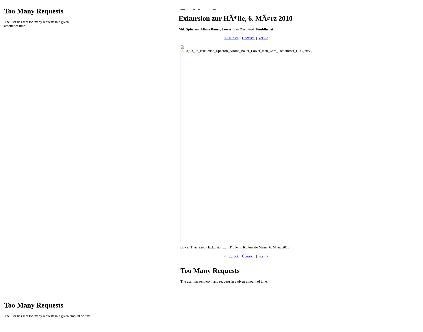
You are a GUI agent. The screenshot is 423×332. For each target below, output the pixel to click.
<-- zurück (231, 38)
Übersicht (248, 38)
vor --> (263, 38)
